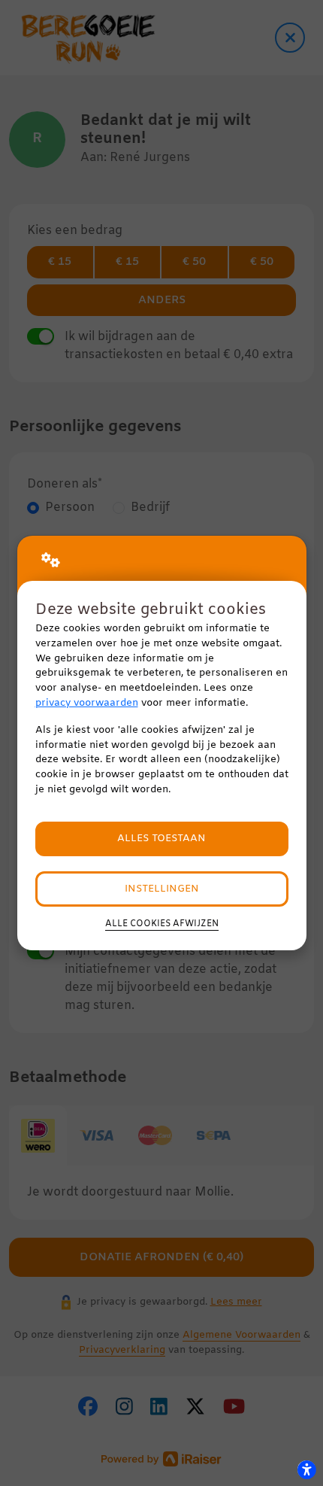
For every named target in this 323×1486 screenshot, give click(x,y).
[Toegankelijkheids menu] (306, 1469)
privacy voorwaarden (86, 703)
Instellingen (162, 889)
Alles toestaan (161, 838)
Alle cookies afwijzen (162, 924)
